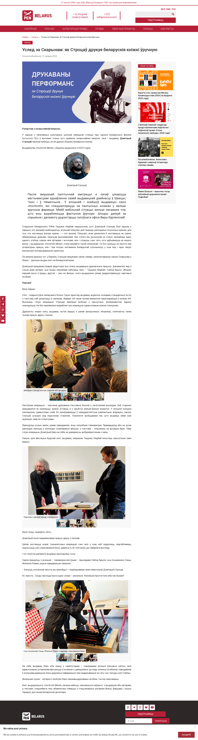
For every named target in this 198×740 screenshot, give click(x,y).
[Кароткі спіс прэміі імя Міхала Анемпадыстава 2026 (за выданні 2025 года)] (155, 80)
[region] (99, 732)
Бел (163, 9)
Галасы (148, 28)
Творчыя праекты (123, 28)
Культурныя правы (74, 28)
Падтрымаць (156, 20)
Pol (174, 9)
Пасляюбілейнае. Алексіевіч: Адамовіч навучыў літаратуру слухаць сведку (153, 162)
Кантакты (167, 28)
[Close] (195, 726)
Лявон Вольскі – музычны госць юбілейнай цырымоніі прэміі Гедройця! (154, 194)
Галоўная (30, 28)
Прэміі (99, 28)
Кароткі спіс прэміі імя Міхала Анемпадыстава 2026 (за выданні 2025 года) (155, 96)
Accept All (186, 735)
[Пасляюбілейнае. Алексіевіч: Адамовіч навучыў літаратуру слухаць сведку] (155, 147)
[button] (129, 322)
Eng (168, 9)
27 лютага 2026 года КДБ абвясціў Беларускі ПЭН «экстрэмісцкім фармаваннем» (99, 2)
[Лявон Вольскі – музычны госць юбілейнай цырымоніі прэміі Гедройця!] (155, 179)
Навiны (25, 37)
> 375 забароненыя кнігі (107, 15)
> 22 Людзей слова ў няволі (80, 15)
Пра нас (49, 28)
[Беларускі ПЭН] (37, 15)
